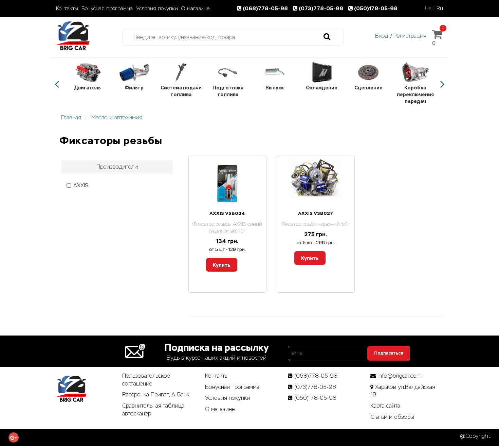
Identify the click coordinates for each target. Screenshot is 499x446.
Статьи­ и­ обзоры (392, 417)
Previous (56, 84)
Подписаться (388, 353)
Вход (381, 36)
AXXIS (80, 185)
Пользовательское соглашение (146, 380)
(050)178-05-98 (376, 8)
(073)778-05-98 (321, 8)
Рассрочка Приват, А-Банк (155, 394)
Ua (428, 8)
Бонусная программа (107, 8)
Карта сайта (385, 405)
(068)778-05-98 (266, 8)
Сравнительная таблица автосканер (153, 409)
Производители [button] (117, 167)
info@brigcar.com (399, 376)
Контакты (67, 8)
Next (442, 84)
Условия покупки (157, 8)
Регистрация (409, 36)
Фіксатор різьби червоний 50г (315, 224)
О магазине (195, 8)
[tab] (117, 166)
